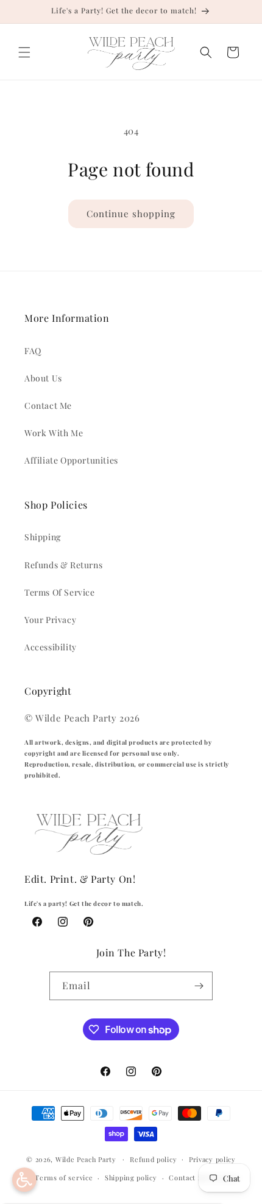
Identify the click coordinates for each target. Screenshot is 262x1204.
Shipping (42, 537)
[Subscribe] (198, 986)
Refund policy (153, 1159)
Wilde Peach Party (85, 1158)
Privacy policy (212, 1159)
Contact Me (48, 405)
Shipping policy (131, 1177)
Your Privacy (50, 619)
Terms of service (64, 1177)
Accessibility (50, 647)
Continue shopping (131, 213)
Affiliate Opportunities (71, 460)
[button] (24, 52)
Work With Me (53, 433)
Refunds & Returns (63, 565)
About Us (43, 378)
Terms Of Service (59, 592)
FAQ (32, 351)
